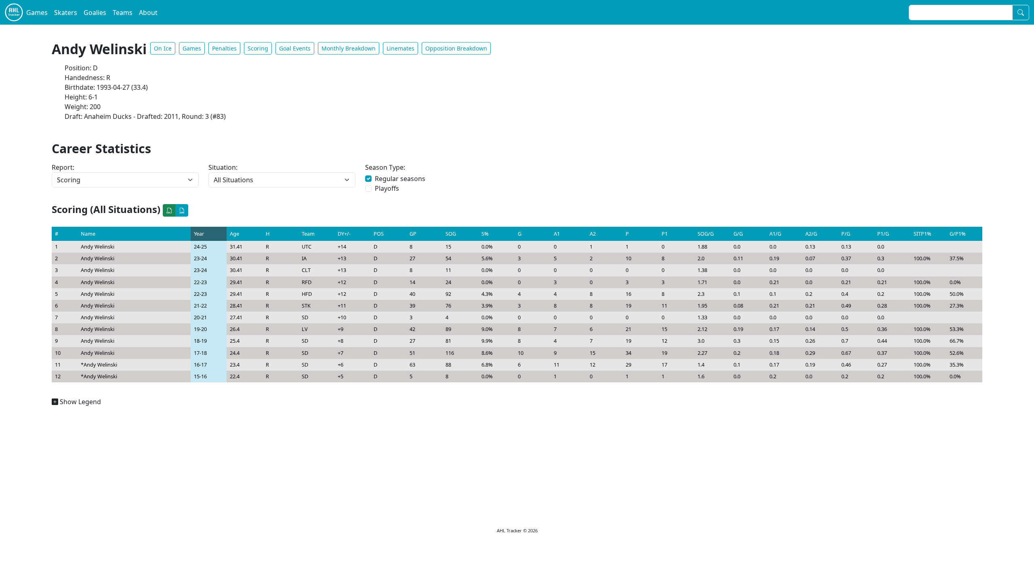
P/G (845, 233)
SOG (451, 233)
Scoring (258, 48)
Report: (63, 167)
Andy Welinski (97, 246)
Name (88, 233)
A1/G (775, 233)
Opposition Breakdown (456, 48)
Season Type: (385, 167)
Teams (122, 12)
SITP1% (922, 233)
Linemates (400, 48)
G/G (738, 233)
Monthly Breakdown (349, 48)
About (148, 12)
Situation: (222, 167)
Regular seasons (400, 178)
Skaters (65, 12)
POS (379, 233)
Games (37, 12)
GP (413, 233)
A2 (593, 233)
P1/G (883, 233)
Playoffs (387, 188)
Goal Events (295, 48)
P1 (665, 233)
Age (234, 233)
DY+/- (344, 233)
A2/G (811, 233)
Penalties (224, 48)
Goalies (95, 12)
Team (308, 233)
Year (199, 233)
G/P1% (958, 233)
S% (485, 233)
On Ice (163, 48)
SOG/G (706, 233)
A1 (557, 233)
